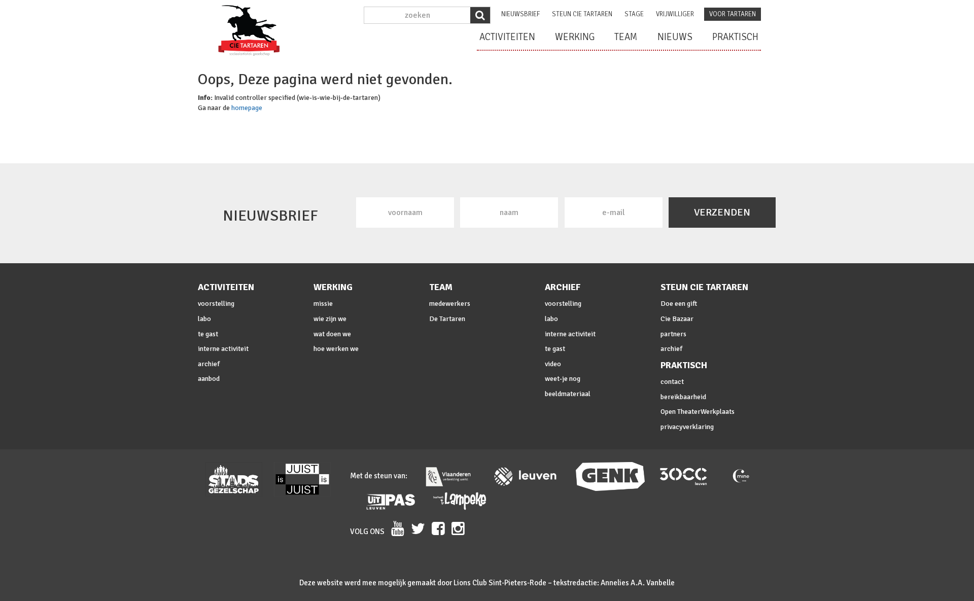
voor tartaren (732, 14)
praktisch (735, 37)
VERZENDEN (722, 212)
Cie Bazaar (676, 318)
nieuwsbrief (520, 14)
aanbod (209, 378)
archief (209, 364)
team (626, 37)
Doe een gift (678, 303)
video (553, 364)
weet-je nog (562, 378)
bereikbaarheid (683, 397)
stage (634, 14)
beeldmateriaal (567, 394)
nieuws (674, 37)
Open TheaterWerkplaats (697, 411)
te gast (208, 334)
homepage (246, 107)
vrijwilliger (675, 14)
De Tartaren (447, 318)
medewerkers (449, 303)
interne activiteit (223, 348)
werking (575, 37)
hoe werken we (336, 348)
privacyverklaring (687, 426)
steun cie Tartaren (582, 14)
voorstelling (216, 303)
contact (672, 381)
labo (204, 318)
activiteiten (507, 37)
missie (323, 303)
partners (673, 334)
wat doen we (332, 334)
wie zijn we (330, 318)
